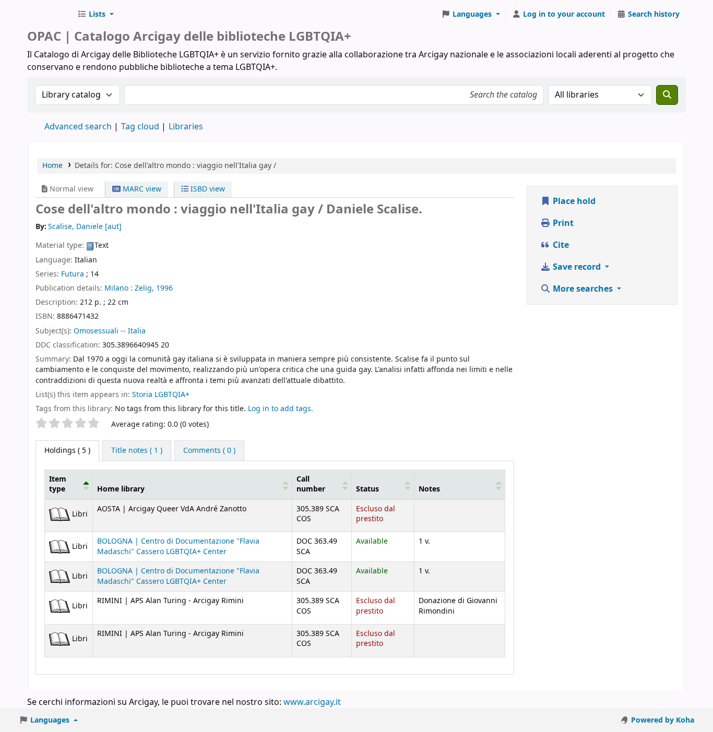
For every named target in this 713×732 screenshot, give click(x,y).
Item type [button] (57, 484)
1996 (164, 288)
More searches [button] (583, 289)
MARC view (141, 189)
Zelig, (144, 288)
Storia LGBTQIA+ (160, 394)
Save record (577, 267)
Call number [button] (310, 484)
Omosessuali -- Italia (110, 331)
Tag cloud (140, 127)
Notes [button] (429, 489)
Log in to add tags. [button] (280, 408)
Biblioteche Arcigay (50, 14)
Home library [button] (121, 489)
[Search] (667, 95)
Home (52, 165)
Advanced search (78, 127)
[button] (95, 15)
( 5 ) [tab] (67, 450)
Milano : (118, 288)
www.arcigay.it (312, 702)
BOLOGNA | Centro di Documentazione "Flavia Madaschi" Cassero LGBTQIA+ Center (178, 546)
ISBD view (206, 189)
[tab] (136, 450)
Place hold (573, 201)
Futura (72, 274)
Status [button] (367, 489)
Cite (560, 245)
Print (562, 223)
